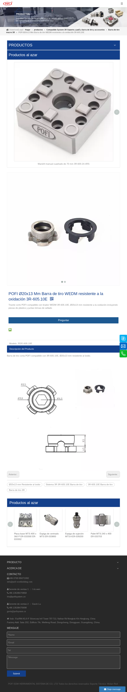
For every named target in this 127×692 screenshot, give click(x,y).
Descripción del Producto (21, 349)
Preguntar (63, 320)
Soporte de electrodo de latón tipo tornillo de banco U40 (108, 536)
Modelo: (13, 343)
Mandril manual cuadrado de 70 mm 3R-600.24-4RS (63, 164)
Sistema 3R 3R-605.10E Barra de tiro (64, 484)
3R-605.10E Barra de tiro (100, 484)
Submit (16, 673)
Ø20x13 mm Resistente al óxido (24, 484)
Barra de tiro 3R (17, 490)
